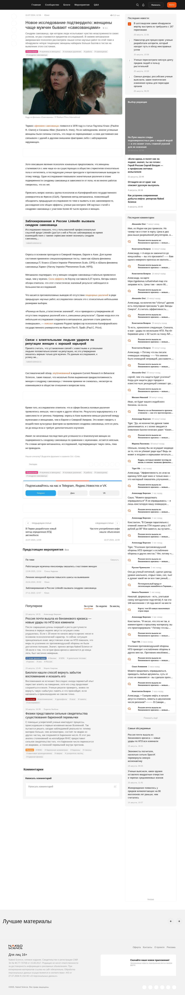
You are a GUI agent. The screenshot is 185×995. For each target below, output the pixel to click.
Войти (171, 5)
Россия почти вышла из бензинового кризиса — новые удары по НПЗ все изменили (58, 620)
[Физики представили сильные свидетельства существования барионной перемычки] (108, 723)
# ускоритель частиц (74, 753)
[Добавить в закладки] (14, 16)
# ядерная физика (35, 757)
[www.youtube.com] (156, 987)
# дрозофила (61, 699)
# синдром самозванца (37, 55)
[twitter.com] (144, 987)
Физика (30, 750)
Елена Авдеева (51, 571)
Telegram (41, 493)
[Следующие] (179, 921)
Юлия (46, 15)
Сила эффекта (56, 279)
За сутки (88, 606)
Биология (31, 699)
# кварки (58, 753)
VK (104, 493)
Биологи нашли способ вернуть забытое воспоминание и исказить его (53, 674)
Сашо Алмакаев (139, 666)
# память (82, 699)
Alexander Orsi (139, 224)
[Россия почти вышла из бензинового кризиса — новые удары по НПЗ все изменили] (108, 628)
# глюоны (87, 750)
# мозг (72, 699)
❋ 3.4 (105, 28)
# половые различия (72, 51)
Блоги (66, 5)
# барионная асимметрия (56, 750)
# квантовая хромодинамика (39, 753)
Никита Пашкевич (140, 592)
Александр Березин (141, 419)
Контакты (147, 947)
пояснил (48, 323)
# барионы (75, 750)
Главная (36, 5)
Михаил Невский (140, 397)
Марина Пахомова (140, 444)
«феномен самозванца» (46, 126)
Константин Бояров (141, 249)
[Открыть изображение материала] (72, 86)
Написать (155, 5)
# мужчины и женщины (50, 51)
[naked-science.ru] (174, 987)
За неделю (101, 606)
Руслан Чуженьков (141, 567)
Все (67, 550)
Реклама (171, 947)
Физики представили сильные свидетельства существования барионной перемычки (56, 715)
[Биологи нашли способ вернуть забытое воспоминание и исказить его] (108, 682)
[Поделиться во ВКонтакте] (14, 43)
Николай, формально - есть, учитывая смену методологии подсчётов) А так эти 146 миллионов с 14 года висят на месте (149, 599)
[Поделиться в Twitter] (14, 30)
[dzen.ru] (162, 987)
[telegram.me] (168, 987)
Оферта (137, 947)
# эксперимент (33, 703)
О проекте (159, 947)
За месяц (115, 606)
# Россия (48, 662)
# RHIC (39, 750)
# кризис (30, 662)
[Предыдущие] (171, 921)
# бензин (52, 658)
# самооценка (101, 51)
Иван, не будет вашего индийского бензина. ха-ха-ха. (146, 403)
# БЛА (61, 658)
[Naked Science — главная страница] (19, 5)
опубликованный (61, 373)
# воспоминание (45, 699)
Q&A (96, 5)
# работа (88, 51)
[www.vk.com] (150, 987)
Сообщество (52, 5)
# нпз (39, 662)
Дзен (72, 493)
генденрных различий (96, 295)
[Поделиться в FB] (14, 23)
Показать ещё (151, 718)
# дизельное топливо (76, 658)
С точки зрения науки (36, 658)
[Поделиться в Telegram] (14, 37)
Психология (32, 51)
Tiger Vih (136, 468)
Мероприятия (82, 5)
